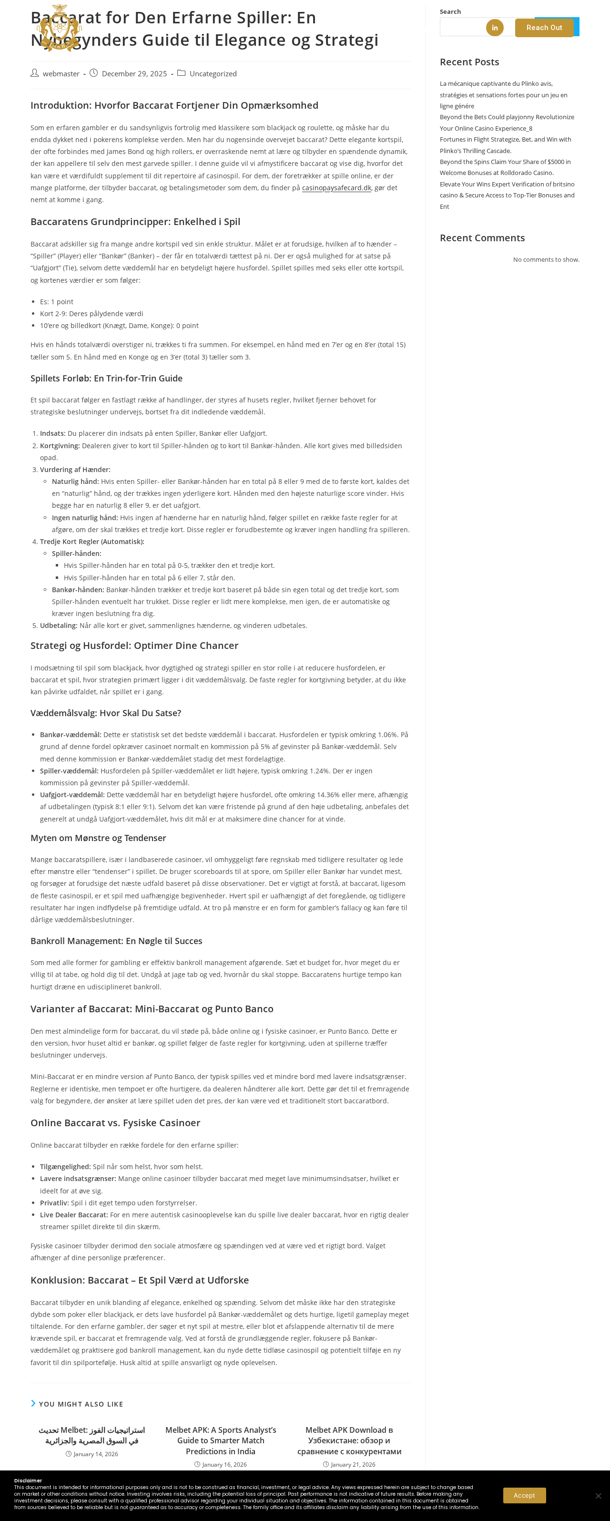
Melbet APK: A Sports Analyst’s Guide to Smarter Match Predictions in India (220, 1441)
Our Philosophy (281, 28)
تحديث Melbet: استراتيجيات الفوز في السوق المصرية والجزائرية (92, 1435)
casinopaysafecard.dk (336, 187)
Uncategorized (213, 73)
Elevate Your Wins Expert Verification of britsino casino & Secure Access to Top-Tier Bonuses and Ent (507, 195)
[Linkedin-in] (494, 27)
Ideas (339, 28)
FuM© (378, 28)
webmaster (61, 73)
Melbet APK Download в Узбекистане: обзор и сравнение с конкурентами (349, 1441)
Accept (525, 1495)
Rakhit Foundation (442, 28)
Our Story (214, 28)
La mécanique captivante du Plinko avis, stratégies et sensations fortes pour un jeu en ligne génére (504, 94)
